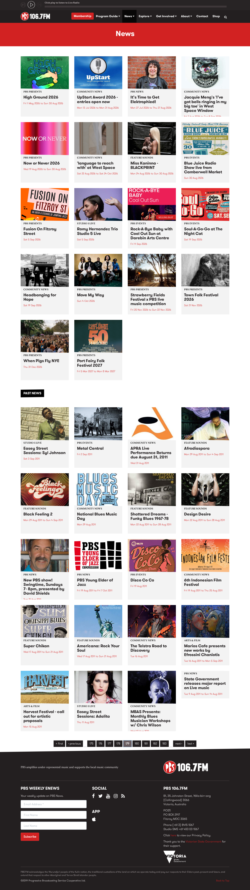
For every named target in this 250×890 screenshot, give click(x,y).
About (185, 16)
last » (190, 743)
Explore (144, 16)
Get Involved (165, 16)
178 (118, 743)
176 (100, 743)
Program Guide (107, 16)
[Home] (36, 16)
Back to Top (222, 880)
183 (164, 743)
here (173, 835)
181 (146, 743)
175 (91, 743)
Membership (82, 16)
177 (109, 743)
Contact (202, 16)
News (128, 16)
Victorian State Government (203, 841)
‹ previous (74, 743)
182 (155, 743)
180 (137, 743)
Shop (216, 16)
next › (178, 743)
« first (59, 743)
